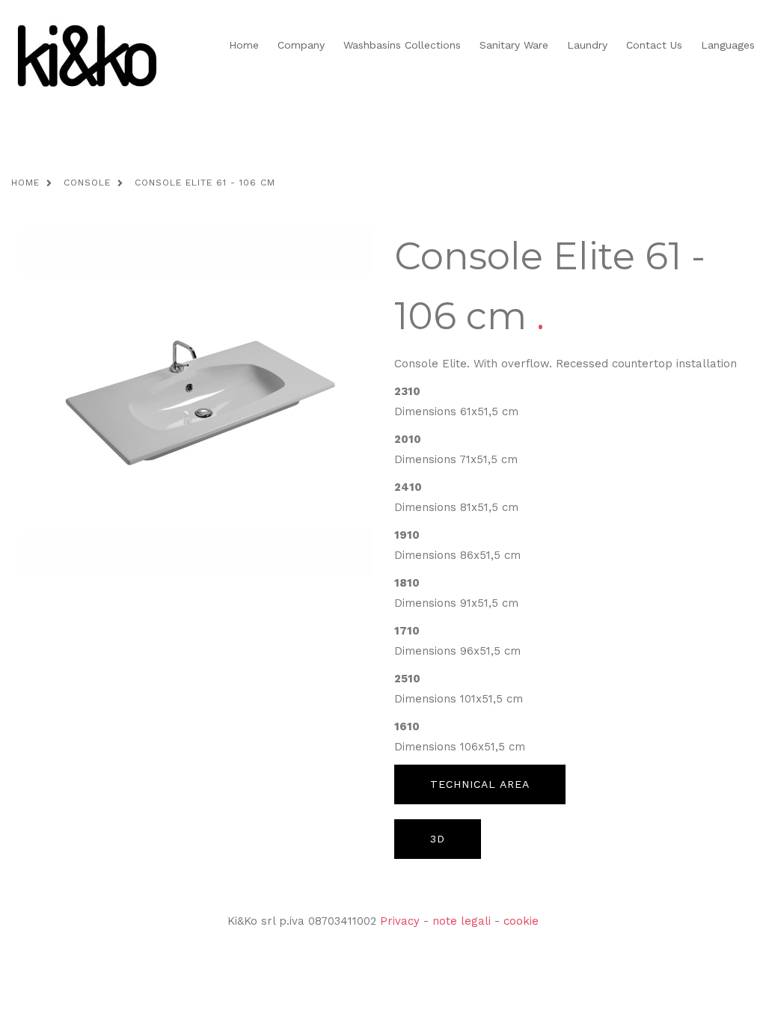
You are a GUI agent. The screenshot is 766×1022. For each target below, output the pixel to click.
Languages (728, 45)
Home (244, 45)
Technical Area (480, 784)
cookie (521, 921)
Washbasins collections (402, 45)
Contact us (654, 45)
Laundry (587, 45)
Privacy (400, 921)
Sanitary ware (513, 45)
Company (301, 45)
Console (87, 182)
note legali (461, 921)
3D (437, 839)
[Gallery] (197, 400)
